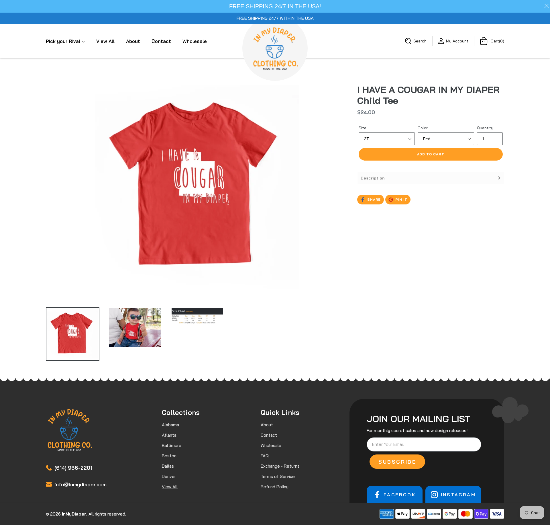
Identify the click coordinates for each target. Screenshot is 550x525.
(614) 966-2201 (73, 468)
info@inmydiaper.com (80, 484)
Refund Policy (274, 486)
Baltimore (171, 445)
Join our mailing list (418, 418)
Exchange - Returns (280, 466)
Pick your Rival (64, 41)
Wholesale (194, 41)
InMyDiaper (74, 514)
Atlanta (169, 435)
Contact (161, 41)
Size (362, 127)
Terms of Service (278, 476)
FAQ (265, 455)
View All (105, 41)
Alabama (170, 425)
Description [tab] (373, 178)
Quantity (485, 127)
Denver (169, 476)
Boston (169, 455)
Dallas (168, 466)
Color (423, 127)
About (133, 41)
